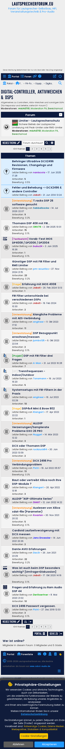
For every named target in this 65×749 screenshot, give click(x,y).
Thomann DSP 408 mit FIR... (31, 223)
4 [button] (41, 148)
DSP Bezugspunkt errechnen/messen (35, 335)
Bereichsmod (55, 108)
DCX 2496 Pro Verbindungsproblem (32, 462)
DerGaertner (40, 594)
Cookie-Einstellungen (34, 736)
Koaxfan (38, 515)
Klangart (38, 412)
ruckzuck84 (40, 449)
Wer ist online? (14, 641)
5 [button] (45, 148)
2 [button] (32, 148)
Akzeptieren (49, 744)
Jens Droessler (42, 537)
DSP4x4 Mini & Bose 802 (38, 408)
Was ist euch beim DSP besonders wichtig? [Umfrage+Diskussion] (36, 570)
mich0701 (24, 108)
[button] (60, 115)
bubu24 (37, 246)
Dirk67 (36, 502)
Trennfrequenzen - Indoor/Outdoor (28, 373)
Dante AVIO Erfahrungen (29, 549)
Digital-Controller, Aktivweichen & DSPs (31, 94)
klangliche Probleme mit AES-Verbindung (37, 316)
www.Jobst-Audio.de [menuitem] (40, 666)
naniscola (39, 172)
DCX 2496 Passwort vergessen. (34, 606)
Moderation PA (39, 108)
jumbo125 (39, 340)
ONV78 (37, 226)
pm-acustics (41, 268)
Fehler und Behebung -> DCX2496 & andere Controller (37, 189)
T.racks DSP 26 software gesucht (32, 202)
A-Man (37, 363)
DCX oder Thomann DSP (29, 446)
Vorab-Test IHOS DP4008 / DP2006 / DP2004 (32, 240)
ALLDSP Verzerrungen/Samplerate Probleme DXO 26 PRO (30, 427)
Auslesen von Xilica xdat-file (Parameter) (36, 509)
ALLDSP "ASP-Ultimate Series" (32, 499)
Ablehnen (18, 744)
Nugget (37, 434)
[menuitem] (5, 76)
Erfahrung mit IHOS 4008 (39, 284)
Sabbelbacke (41, 207)
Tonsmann (39, 378)
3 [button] (36, 148)
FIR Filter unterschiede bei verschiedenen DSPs (30, 297)
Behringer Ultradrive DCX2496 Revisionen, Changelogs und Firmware (33, 165)
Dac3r (36, 552)
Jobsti (36, 194)
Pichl (36, 468)
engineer (38, 321)
